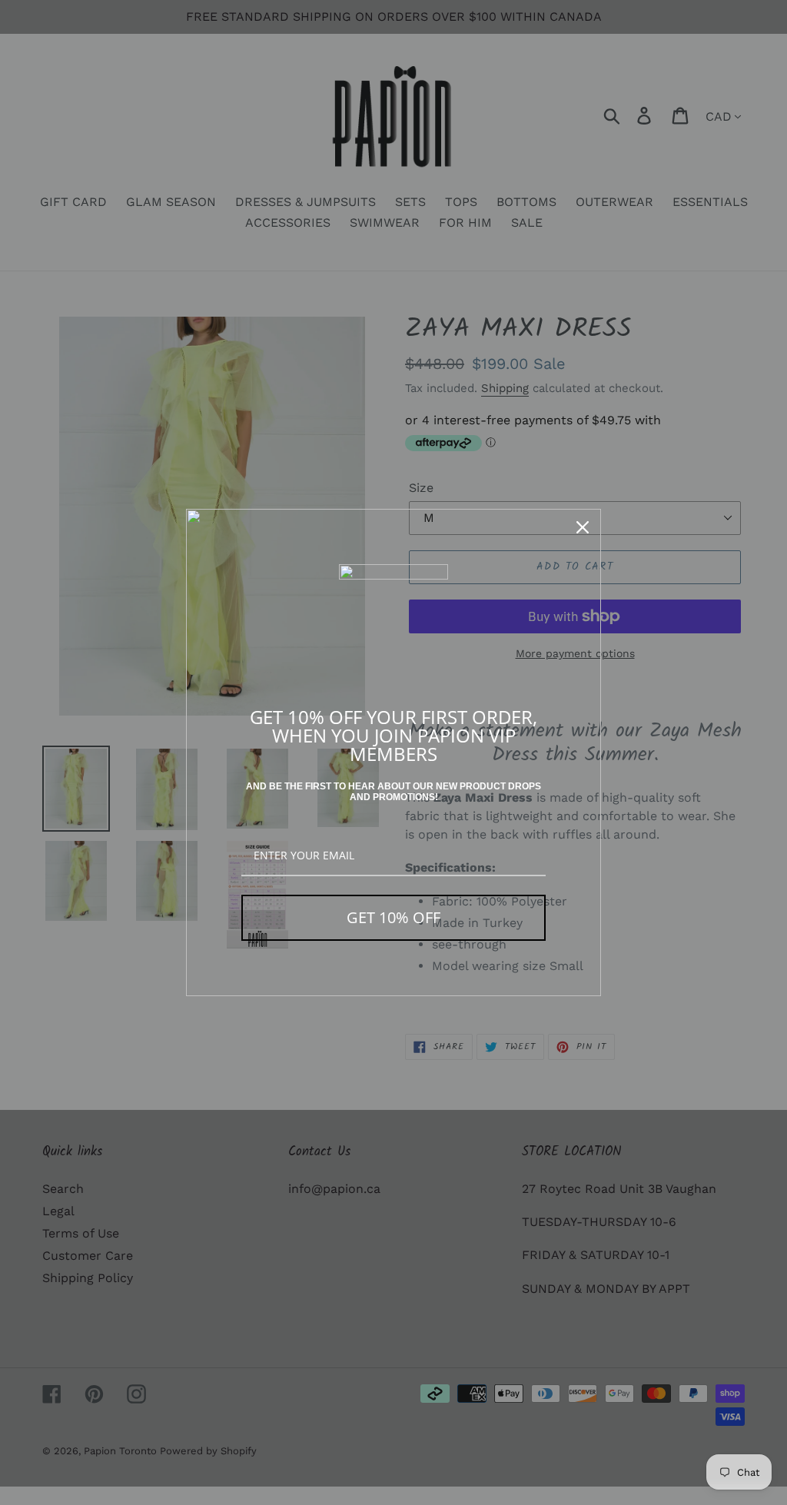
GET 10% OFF (393, 917)
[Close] (582, 527)
